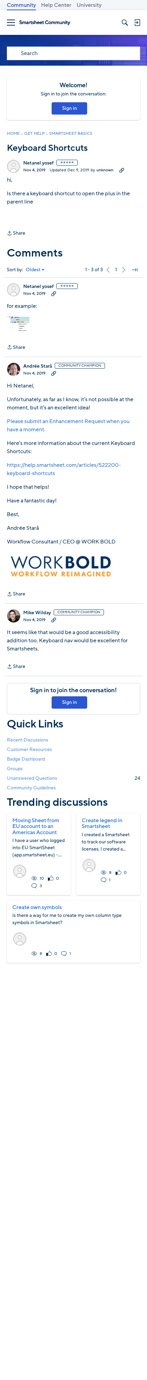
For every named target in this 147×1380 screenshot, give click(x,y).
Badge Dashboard (26, 759)
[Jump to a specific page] (134, 269)
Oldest (33, 269)
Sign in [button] (69, 108)
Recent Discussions (27, 740)
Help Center (56, 5)
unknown (104, 170)
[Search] (125, 22)
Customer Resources (29, 749)
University (89, 5)
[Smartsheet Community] (44, 22)
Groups (15, 768)
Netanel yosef (38, 163)
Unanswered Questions (73, 778)
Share (16, 233)
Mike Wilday (37, 613)
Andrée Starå (37, 366)
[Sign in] (137, 22)
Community (21, 5)
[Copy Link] (122, 170)
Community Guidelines (31, 788)
